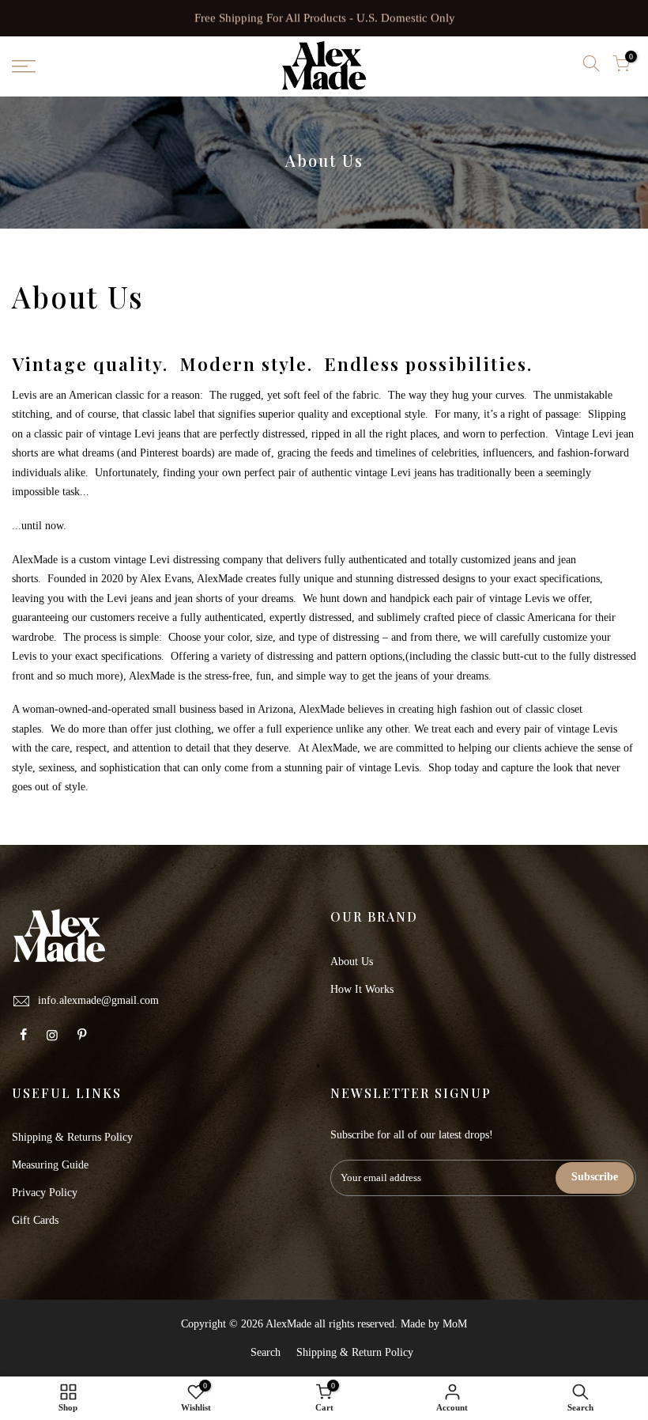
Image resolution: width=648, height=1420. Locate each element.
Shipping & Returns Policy (72, 1137)
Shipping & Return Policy (354, 1352)
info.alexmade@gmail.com (98, 1000)
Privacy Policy (44, 1192)
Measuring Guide (50, 1165)
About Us (351, 961)
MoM (455, 1324)
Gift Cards (35, 1220)
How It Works (362, 989)
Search (266, 1352)
